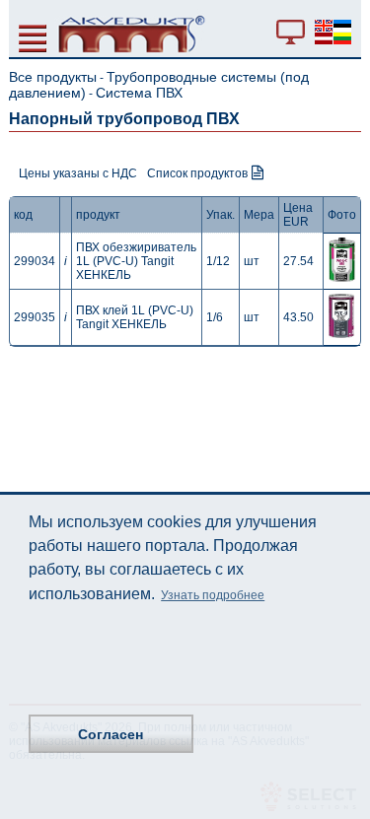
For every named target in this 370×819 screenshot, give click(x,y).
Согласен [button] (110, 734)
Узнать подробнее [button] (212, 595)
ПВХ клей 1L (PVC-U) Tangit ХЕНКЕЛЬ (134, 317)
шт (251, 261)
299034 (34, 261)
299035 (34, 317)
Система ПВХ (139, 93)
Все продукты (53, 77)
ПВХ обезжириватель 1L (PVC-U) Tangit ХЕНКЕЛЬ (136, 261)
